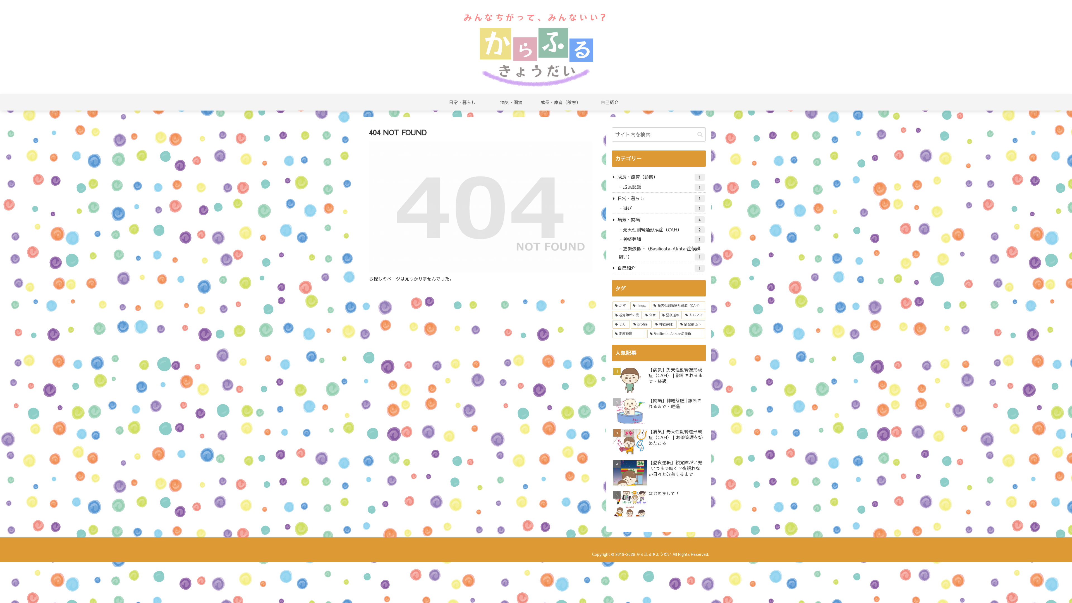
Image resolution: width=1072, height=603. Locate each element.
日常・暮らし (659, 198)
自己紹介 (659, 268)
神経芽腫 (662, 239)
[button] (700, 134)
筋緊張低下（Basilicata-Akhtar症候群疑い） (660, 252)
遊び (662, 208)
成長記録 (662, 187)
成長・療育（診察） (659, 177)
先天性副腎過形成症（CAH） (662, 229)
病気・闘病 (659, 219)
